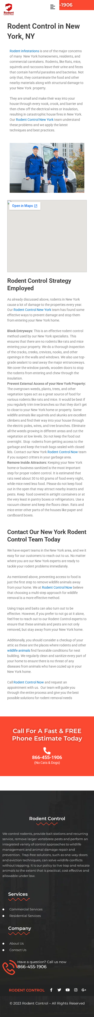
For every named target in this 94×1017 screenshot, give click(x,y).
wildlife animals (18, 650)
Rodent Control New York (35, 120)
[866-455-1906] (47, 750)
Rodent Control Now (62, 452)
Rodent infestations (24, 51)
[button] (52, 7)
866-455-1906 (47, 757)
